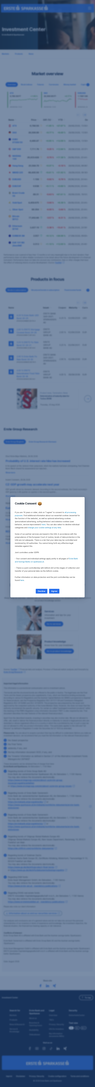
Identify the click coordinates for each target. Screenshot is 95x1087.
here (44, 524)
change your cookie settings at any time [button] (44, 527)
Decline (41, 591)
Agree (54, 591)
